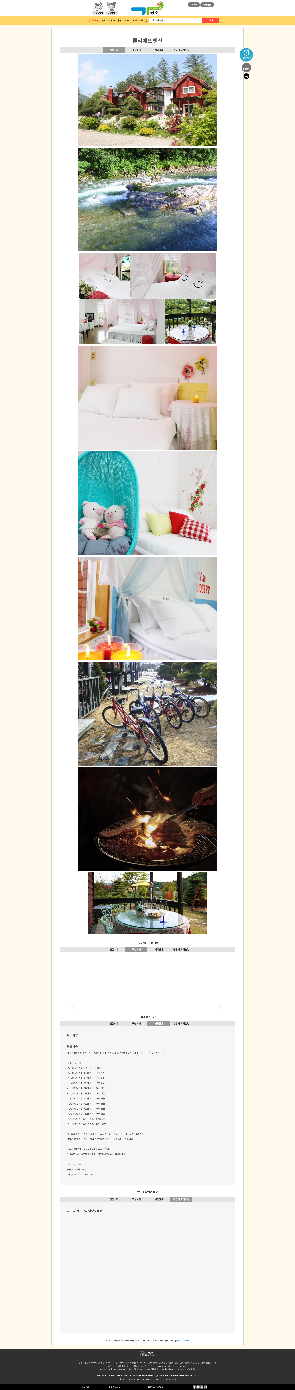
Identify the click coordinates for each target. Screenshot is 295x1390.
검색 (211, 20)
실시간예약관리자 (182, 1340)
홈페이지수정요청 (155, 1386)
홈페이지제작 (114, 1386)
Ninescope (143, 1379)
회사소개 (85, 1386)
